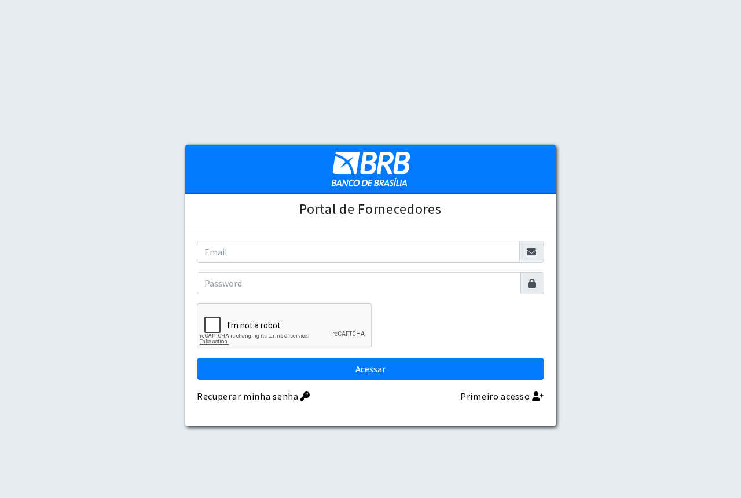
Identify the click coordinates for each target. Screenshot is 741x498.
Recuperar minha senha (248, 396)
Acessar (370, 369)
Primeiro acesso (496, 396)
